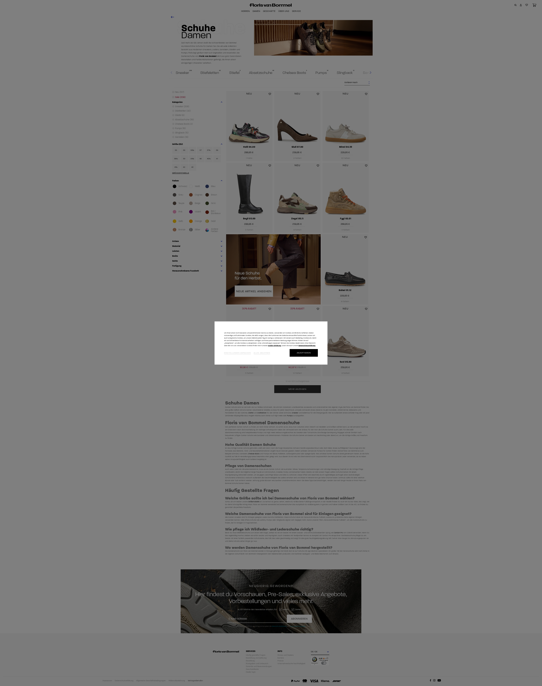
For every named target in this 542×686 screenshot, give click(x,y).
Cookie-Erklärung (274, 346)
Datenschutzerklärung (307, 346)
